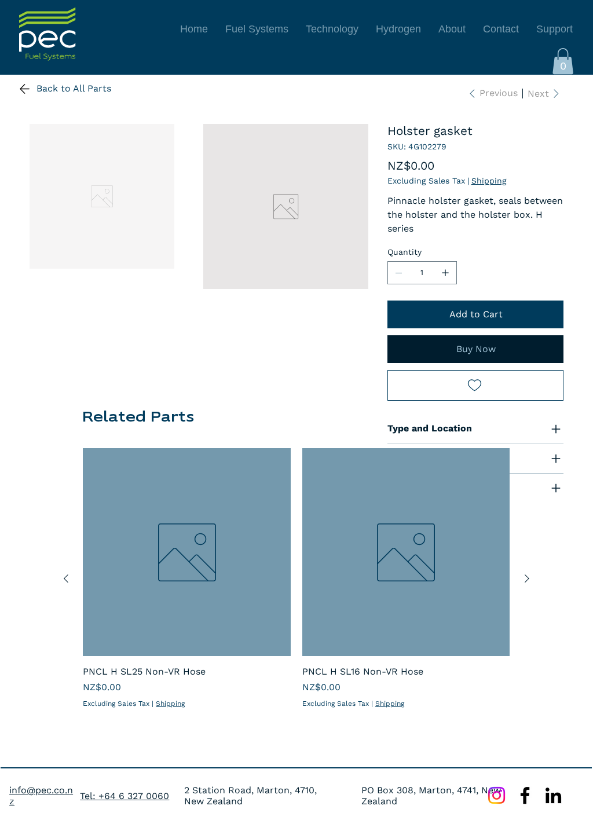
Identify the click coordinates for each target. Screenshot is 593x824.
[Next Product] (527, 578)
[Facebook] (525, 795)
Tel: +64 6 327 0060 (124, 795)
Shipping (170, 704)
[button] (563, 61)
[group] (296, 578)
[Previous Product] (66, 578)
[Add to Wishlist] (475, 385)
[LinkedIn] (553, 795)
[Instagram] (496, 795)
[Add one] (445, 272)
